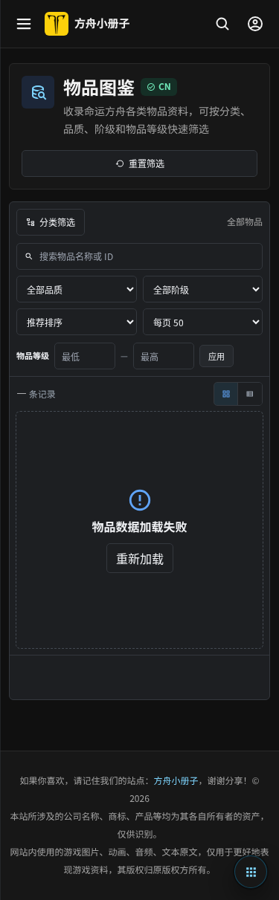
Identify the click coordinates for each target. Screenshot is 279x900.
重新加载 (140, 558)
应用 (216, 356)
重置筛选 (146, 163)
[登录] (255, 24)
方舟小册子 (176, 780)
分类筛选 (57, 222)
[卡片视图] (226, 394)
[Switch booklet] (250, 871)
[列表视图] (250, 394)
